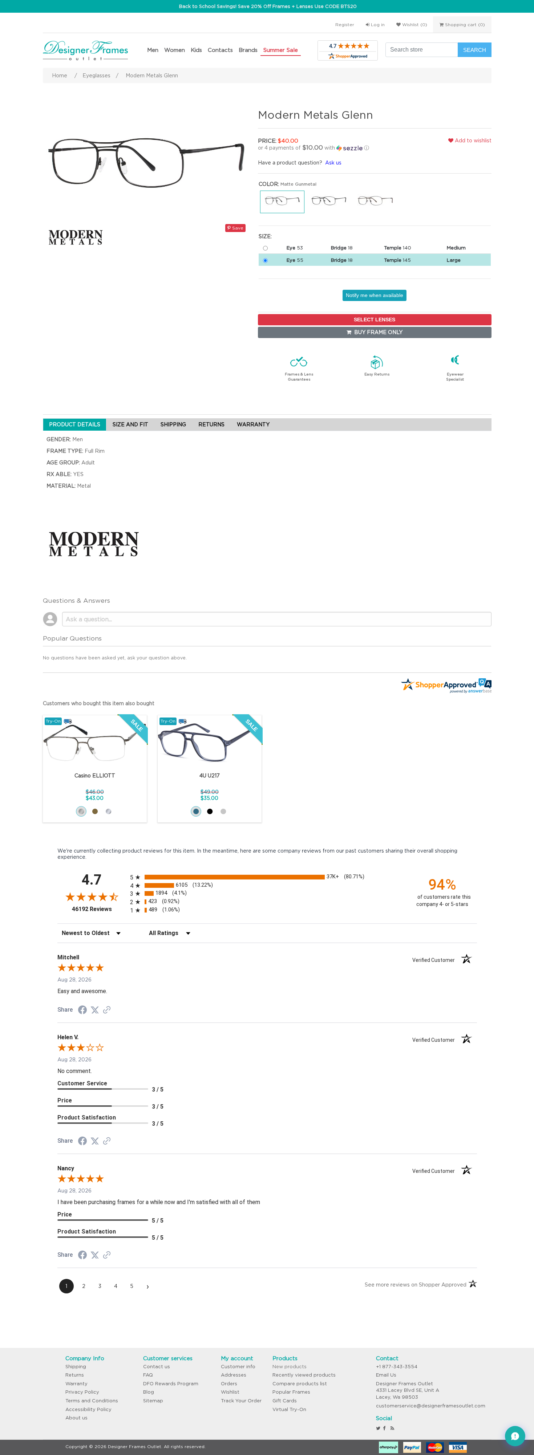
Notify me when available (374, 295)
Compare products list (299, 1383)
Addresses (233, 1375)
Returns (74, 1375)
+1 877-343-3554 (396, 1366)
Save (237, 227)
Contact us (156, 1366)
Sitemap (153, 1400)
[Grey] (223, 811)
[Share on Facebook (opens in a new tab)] (82, 1011)
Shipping (75, 1366)
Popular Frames (291, 1392)
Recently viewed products (304, 1375)
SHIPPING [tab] (173, 424)
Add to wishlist (472, 140)
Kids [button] (196, 50)
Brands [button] (248, 50)
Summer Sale (280, 50)
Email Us (386, 1375)
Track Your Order (241, 1400)
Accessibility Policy (88, 1409)
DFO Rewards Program (170, 1383)
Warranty (76, 1383)
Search (474, 50)
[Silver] (108, 811)
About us (76, 1418)
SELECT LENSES (374, 319)
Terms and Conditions (91, 1400)
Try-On (53, 721)
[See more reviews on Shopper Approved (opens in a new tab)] (107, 1010)
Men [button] (152, 50)
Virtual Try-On (289, 1409)
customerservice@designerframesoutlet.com (430, 1406)
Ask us (333, 163)
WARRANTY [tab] (253, 424)
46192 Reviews (99, 909)
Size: (265, 236)
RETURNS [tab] (211, 424)
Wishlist (230, 1392)
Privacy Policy (82, 1392)
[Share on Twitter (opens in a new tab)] (94, 1010)
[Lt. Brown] (95, 811)
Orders (229, 1383)
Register (344, 24)
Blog (148, 1392)
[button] (334, 147)
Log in (377, 24)
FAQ (148, 1375)
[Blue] (196, 811)
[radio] (267, 877)
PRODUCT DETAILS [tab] (74, 424)
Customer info (238, 1366)
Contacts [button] (220, 50)
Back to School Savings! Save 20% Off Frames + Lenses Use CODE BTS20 (268, 6)
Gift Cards (284, 1400)
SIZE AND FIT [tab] (130, 424)
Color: (269, 184)
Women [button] (174, 50)
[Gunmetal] (81, 811)
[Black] (210, 811)
